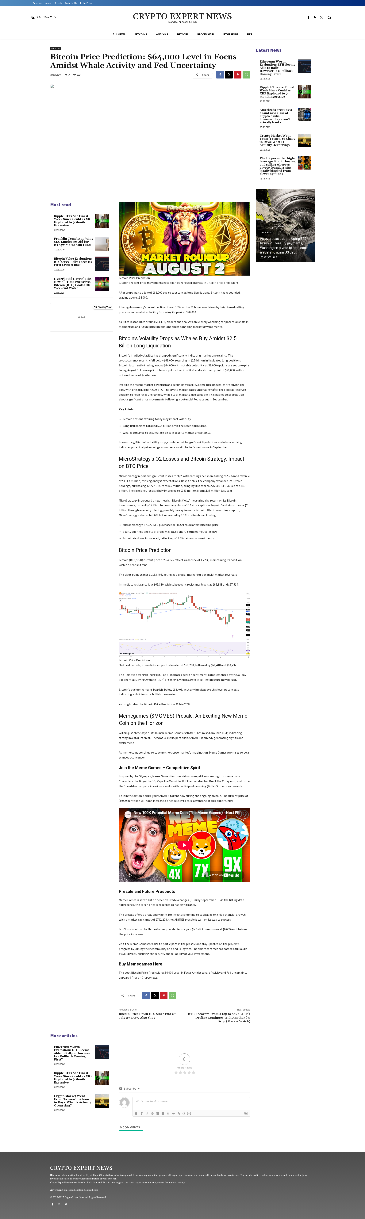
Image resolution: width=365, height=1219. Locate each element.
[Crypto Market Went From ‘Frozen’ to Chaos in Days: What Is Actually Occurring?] (102, 1101)
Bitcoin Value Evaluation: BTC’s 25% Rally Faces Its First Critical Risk (73, 262)
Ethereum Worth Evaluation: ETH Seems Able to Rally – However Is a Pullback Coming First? (72, 1053)
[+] (189, 1113)
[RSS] (315, 17)
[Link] (179, 1113)
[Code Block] (173, 1113)
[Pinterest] (237, 74)
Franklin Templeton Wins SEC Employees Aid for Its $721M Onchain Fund (73, 242)
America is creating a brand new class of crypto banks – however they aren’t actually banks (276, 116)
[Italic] (141, 1113)
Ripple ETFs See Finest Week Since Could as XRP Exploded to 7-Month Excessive (73, 220)
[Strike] (152, 1113)
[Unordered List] (163, 1113)
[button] (329, 17)
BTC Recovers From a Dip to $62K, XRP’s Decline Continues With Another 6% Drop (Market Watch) (219, 1017)
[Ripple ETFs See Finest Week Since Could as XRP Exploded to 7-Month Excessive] (102, 221)
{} (183, 1113)
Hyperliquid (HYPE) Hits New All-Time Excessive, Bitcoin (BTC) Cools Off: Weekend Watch (72, 283)
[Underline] (147, 1113)
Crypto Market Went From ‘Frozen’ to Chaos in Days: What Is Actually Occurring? (72, 1100)
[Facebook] (308, 17)
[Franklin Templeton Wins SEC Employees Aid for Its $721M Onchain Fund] (102, 244)
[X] (321, 17)
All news (55, 48)
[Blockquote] (168, 1113)
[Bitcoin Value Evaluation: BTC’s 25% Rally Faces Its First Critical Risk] (102, 264)
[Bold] (136, 1113)
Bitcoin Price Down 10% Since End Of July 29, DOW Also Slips (147, 1015)
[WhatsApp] (246, 74)
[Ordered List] (157, 1113)
